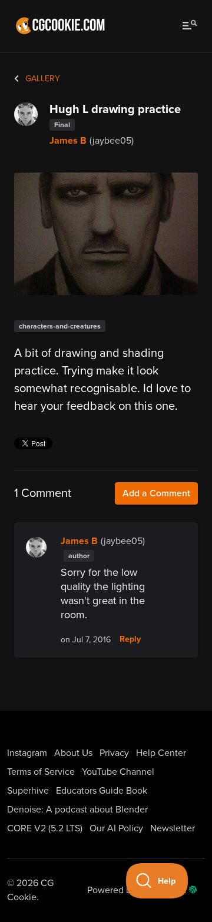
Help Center (161, 753)
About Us (73, 753)
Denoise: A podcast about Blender (77, 809)
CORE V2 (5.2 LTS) (44, 828)
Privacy (114, 753)
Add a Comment (156, 493)
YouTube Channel (118, 772)
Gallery (41, 79)
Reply (130, 639)
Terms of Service (41, 772)
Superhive (28, 791)
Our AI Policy (116, 828)
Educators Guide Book (101, 791)
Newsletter (172, 828)
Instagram (27, 753)
